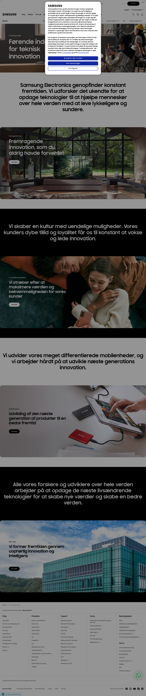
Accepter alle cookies (73, 58)
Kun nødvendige (73, 63)
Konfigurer (73, 68)
